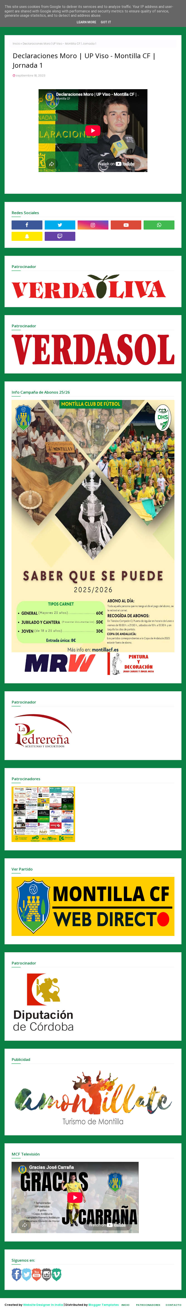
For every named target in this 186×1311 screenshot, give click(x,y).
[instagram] (93, 225)
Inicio (16, 43)
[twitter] (60, 225)
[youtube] (126, 225)
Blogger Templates (103, 1305)
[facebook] (27, 225)
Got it (106, 22)
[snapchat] (27, 236)
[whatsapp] (159, 225)
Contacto (173, 1305)
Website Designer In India (43, 1305)
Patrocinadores (148, 1305)
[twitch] (60, 236)
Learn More (86, 22)
